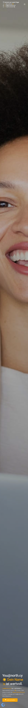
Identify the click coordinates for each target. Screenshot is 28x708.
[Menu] (24, 4)
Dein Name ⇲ (12, 681)
